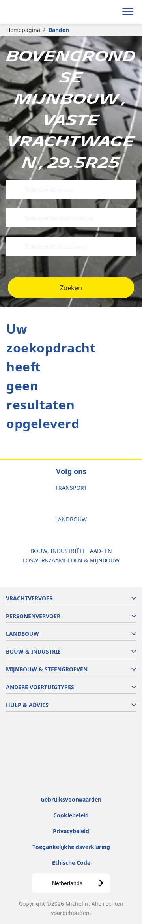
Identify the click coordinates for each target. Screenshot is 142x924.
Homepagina (23, 30)
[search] (109, 12)
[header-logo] (37, 12)
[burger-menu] (128, 12)
